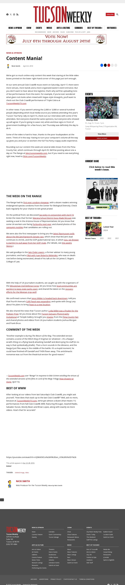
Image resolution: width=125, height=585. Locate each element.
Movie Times (36, 560)
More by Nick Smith (55, 485)
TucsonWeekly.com (16, 375)
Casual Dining (107, 552)
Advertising (43, 579)
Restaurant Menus (73, 537)
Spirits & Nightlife (108, 560)
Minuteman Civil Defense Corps (24, 286)
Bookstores (52, 555)
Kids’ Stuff (90, 563)
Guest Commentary (55, 534)
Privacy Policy (56, 579)
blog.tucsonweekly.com (36, 153)
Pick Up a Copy (80, 32)
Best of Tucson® (92, 549)
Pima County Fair (70, 317)
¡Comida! (106, 557)
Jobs (88, 32)
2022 (109, 238)
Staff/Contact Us (70, 579)
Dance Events (53, 552)
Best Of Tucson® (94, 28)
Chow (28, 28)
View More (102, 134)
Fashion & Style (91, 557)
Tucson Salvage (54, 537)
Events (39, 28)
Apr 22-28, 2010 (28, 463)
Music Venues (71, 560)
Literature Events (54, 563)
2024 (105, 230)
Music (49, 28)
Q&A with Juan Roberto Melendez (42, 255)
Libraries (51, 560)
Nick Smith (16, 66)
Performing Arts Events (39, 568)
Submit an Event (102, 138)
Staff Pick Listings (92, 540)
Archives (56, 32)
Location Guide (108, 534)
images (50, 317)
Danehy (34, 537)
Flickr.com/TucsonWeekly (34, 156)
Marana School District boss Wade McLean (52, 218)
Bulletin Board (107, 532)
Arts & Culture (63, 28)
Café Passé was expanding (38, 301)
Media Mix (106, 549)
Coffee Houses (53, 557)
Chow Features (72, 534)
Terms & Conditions (86, 579)
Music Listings (71, 555)
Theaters (51, 549)
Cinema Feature (37, 557)
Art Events (35, 552)
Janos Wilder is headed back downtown (49, 298)
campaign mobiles (14, 227)
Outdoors (90, 560)
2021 (117, 238)
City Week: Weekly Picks (94, 532)
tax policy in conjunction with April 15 (56, 215)
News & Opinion (15, 28)
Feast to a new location (39, 304)
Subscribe (110, 14)
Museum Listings (37, 563)
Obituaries (112, 28)
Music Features (72, 552)
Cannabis (79, 28)
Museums (35, 565)
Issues (62, 32)
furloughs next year (42, 224)
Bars (68, 557)
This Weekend (91, 537)
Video (27, 472)
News (33, 532)
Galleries (34, 555)
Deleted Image (19, 472)
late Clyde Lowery (36, 252)
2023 (102, 238)
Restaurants (71, 540)
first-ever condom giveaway (36, 202)
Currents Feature (37, 534)
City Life (89, 555)
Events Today (91, 534)
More (49, 32)
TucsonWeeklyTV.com (16, 103)
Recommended (40, 32)
